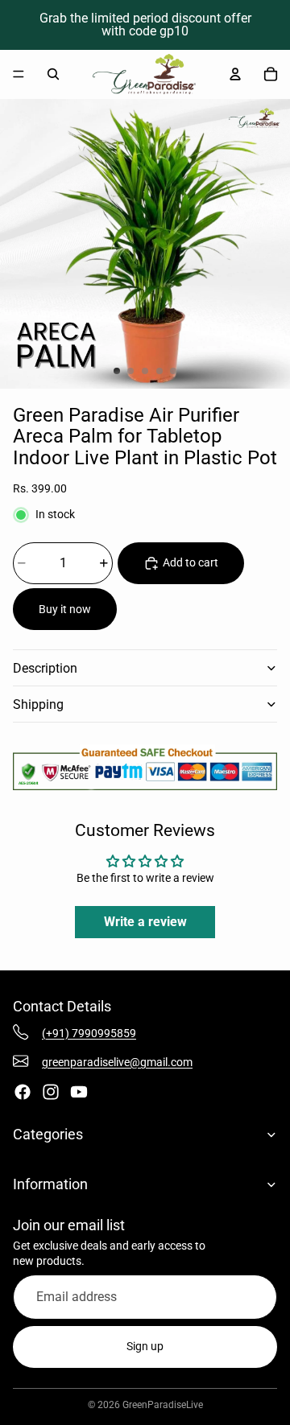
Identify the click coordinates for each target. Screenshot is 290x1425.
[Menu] (18, 74)
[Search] (53, 74)
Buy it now (65, 609)
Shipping (38, 704)
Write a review (145, 921)
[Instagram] (50, 1092)
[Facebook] (22, 1092)
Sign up (145, 1346)
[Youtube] (79, 1092)
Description (45, 668)
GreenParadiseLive (162, 1405)
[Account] (235, 74)
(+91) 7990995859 (89, 1033)
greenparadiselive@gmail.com (117, 1062)
